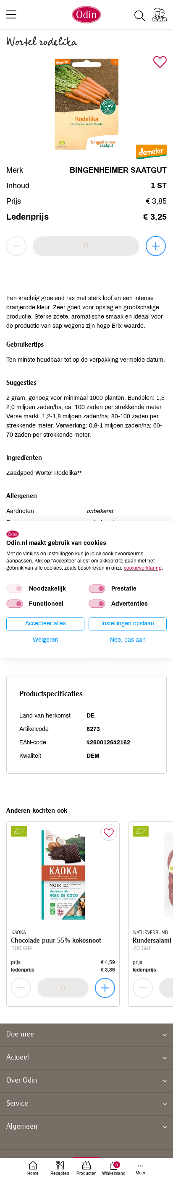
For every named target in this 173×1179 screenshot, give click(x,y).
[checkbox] (14, 589)
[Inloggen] (159, 14)
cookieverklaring (143, 568)
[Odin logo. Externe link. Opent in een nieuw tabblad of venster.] (12, 534)
